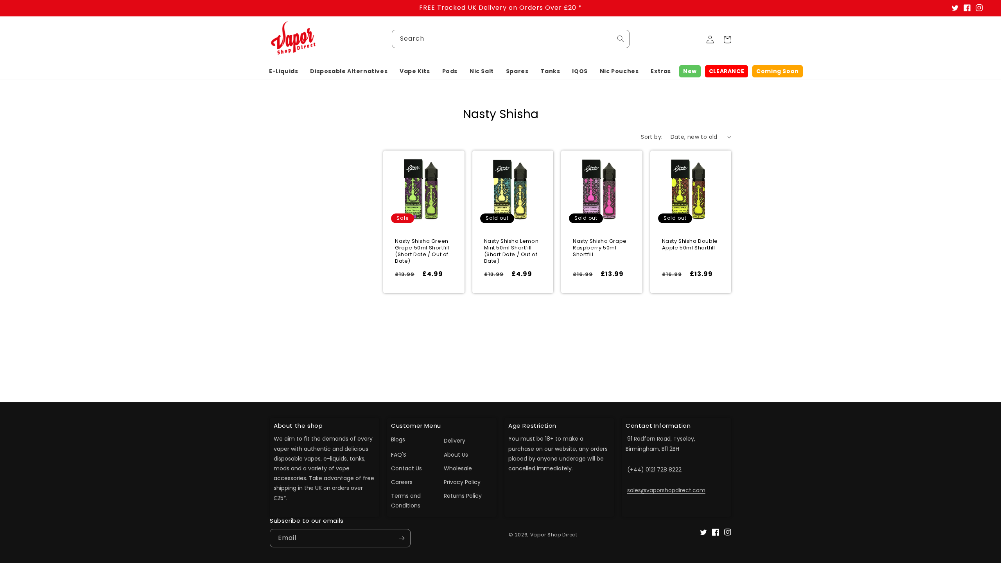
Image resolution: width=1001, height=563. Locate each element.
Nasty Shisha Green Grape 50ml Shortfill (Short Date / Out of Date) (422, 251)
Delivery (454, 441)
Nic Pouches (619, 71)
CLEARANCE (726, 71)
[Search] (620, 38)
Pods (449, 71)
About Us (456, 455)
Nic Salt (482, 71)
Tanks (550, 71)
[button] (283, 71)
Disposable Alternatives (348, 71)
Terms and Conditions (406, 500)
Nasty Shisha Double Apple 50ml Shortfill (690, 244)
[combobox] (510, 39)
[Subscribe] (401, 538)
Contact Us (406, 468)
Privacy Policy (462, 482)
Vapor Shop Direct (554, 534)
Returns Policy (463, 496)
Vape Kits (415, 71)
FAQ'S (398, 455)
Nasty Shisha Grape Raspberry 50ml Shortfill (600, 248)
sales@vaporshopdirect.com (666, 490)
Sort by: (651, 137)
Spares (517, 71)
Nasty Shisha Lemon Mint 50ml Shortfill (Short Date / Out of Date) (511, 251)
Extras (661, 71)
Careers (402, 482)
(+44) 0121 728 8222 (654, 469)
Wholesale (458, 468)
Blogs (398, 439)
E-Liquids (283, 71)
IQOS (579, 71)
